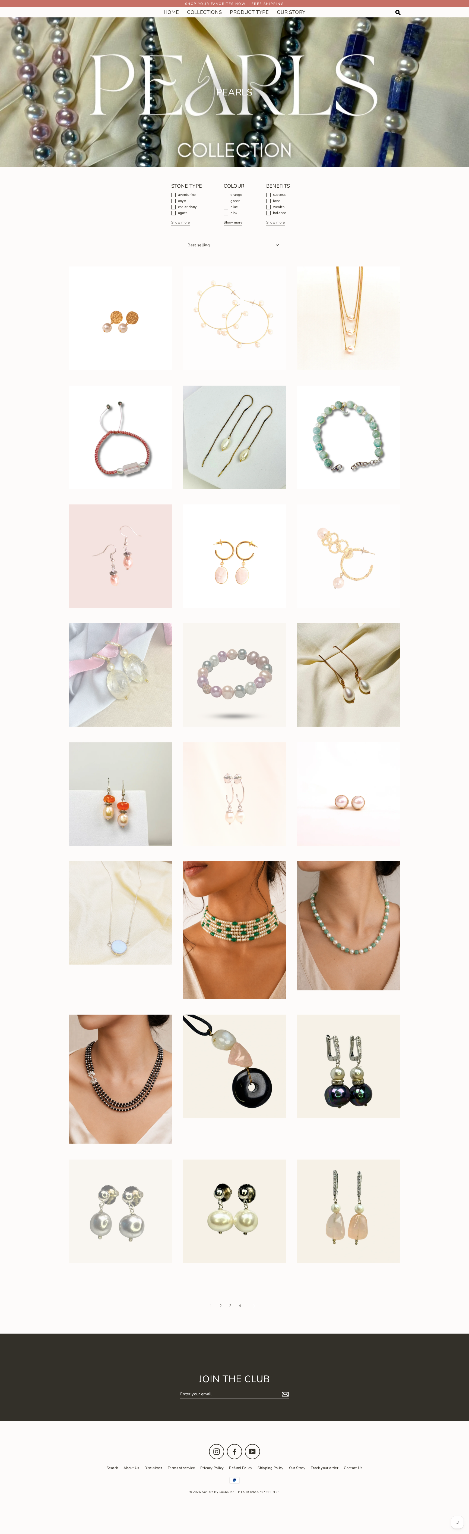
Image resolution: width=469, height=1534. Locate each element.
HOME (171, 12)
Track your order (324, 1467)
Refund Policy (240, 1467)
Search (112, 1467)
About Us (131, 1467)
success (279, 195)
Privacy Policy (212, 1467)
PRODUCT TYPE (249, 12)
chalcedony (187, 207)
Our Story (297, 1467)
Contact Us (353, 1467)
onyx (182, 201)
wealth (279, 207)
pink (234, 213)
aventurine (187, 195)
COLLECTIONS (204, 12)
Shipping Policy (271, 1467)
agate (183, 213)
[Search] (398, 12)
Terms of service (181, 1467)
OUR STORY (291, 12)
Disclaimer (153, 1467)
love (276, 201)
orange (236, 195)
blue (234, 207)
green (235, 201)
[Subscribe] (284, 1394)
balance (279, 213)
